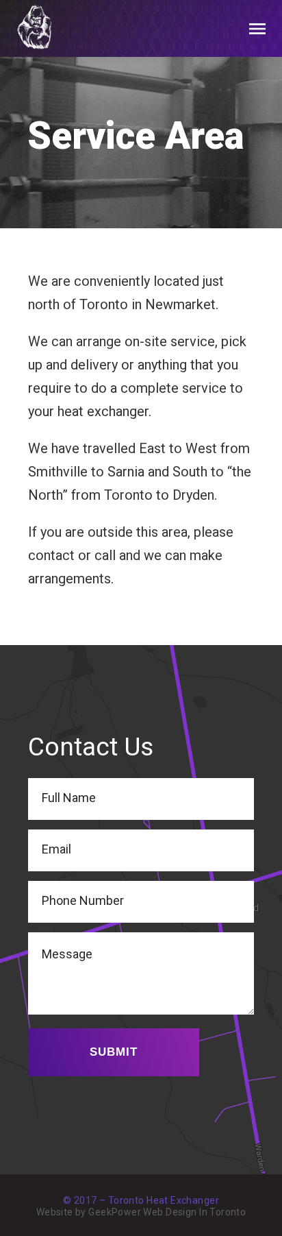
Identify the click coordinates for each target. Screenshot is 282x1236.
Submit (114, 1051)
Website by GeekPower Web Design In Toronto (141, 1212)
